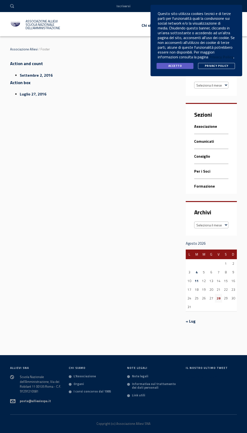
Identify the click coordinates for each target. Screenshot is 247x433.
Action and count (26, 63)
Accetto (175, 65)
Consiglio (202, 156)
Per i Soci (202, 171)
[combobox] (211, 85)
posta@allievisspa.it (35, 401)
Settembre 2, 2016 (36, 75)
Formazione (204, 186)
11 (197, 280)
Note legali (140, 376)
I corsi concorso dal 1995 (92, 391)
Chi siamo (150, 25)
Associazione (205, 126)
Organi (79, 384)
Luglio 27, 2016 (33, 94)
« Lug (191, 321)
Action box (20, 82)
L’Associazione (85, 376)
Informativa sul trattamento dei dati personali (154, 386)
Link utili (138, 395)
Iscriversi (123, 6)
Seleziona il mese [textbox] (209, 85)
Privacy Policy (221, 57)
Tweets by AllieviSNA (204, 377)
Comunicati (204, 141)
